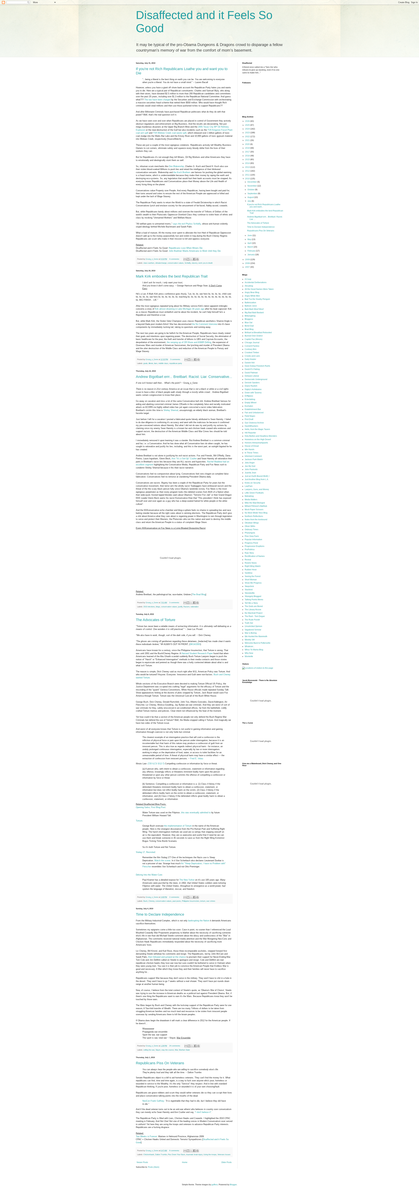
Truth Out (249, 623)
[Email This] (185, 259)
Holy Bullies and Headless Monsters (261, 436)
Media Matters (251, 499)
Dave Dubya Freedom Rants (257, 366)
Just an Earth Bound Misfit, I (257, 476)
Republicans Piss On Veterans (160, 1063)
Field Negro (250, 416)
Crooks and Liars (252, 356)
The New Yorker (186, 880)
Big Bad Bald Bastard (254, 312)
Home (184, 1162)
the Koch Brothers (182, 172)
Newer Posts (142, 1162)
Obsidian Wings (252, 523)
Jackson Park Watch (254, 459)
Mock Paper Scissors (254, 509)
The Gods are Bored (254, 606)
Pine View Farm (252, 536)
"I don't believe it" (203, 1112)
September (252, 193)
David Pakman (251, 373)
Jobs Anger (250, 463)
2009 (247, 259)
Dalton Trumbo (161, 1154)
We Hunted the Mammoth (256, 636)
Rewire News (251, 563)
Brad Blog (249, 329)
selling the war (149, 1050)
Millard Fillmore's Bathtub (256, 506)
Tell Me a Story (251, 603)
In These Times (251, 453)
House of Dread (252, 446)
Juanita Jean (250, 473)
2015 (247, 159)
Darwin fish (250, 363)
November (252, 186)
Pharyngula (250, 533)
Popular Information (253, 539)
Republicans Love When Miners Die (185, 248)
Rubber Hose (251, 569)
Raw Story (249, 553)
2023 (247, 132)
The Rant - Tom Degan (255, 616)
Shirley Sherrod (171, 410)
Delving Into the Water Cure (149, 875)
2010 (247, 178)
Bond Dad (249, 326)
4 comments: (174, 259)
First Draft (249, 419)
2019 (247, 148)
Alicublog (249, 286)
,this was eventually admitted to (196, 812)
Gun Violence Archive (254, 423)
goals (145, 363)
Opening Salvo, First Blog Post (150, 807)
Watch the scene (162, 860)
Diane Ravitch (251, 386)
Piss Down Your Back (176, 1154)
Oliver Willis (250, 526)
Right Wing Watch (253, 566)
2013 (247, 167)
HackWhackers (251, 426)
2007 (247, 267)
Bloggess (249, 319)
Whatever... (250, 646)
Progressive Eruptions (254, 546)
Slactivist (249, 589)
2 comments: (174, 897)
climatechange (161, 263)
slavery (194, 263)
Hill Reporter (250, 433)
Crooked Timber (252, 352)
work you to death (205, 263)
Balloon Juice (251, 306)
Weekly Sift (250, 640)
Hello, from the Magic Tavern (257, 429)
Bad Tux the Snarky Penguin (257, 299)
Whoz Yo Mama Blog (254, 650)
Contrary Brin (250, 349)
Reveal (248, 559)
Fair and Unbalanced (254, 412)
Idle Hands (249, 449)
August (250, 197)
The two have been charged (157, 99)
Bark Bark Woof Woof (254, 309)
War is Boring (251, 633)
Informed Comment (253, 456)
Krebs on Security (252, 483)
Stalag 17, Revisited (145, 852)
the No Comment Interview (204, 324)
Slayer (157, 1050)
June (249, 235)
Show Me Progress (253, 583)
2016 (247, 156)
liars (155, 363)
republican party (175, 363)
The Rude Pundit (252, 620)
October (251, 189)
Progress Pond (251, 543)
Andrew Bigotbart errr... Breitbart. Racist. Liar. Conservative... (184, 377)
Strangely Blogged (253, 596)
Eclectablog (250, 399)
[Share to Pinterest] (197, 259)
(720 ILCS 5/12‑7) (156, 763)
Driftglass (249, 396)
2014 (247, 163)
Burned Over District (254, 336)
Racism (186, 607)
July (249, 201)
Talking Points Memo (254, 599)
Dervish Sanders (252, 382)
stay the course (167, 1050)
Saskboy (248, 573)
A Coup (248, 279)
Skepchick (249, 586)
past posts (177, 901)
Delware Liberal (252, 376)
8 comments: (174, 1151)
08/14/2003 (195, 644)
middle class (163, 363)
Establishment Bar (253, 409)
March (250, 247)
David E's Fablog (252, 369)
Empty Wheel (250, 402)
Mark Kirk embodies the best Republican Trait (172, 276)
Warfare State (184, 1050)
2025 (247, 125)
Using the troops (210, 1154)
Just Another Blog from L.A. (257, 479)
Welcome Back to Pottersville (257, 643)
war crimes (210, 901)
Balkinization (250, 302)
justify (180, 607)
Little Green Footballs (254, 493)
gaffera (214, 1184)
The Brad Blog (199, 594)
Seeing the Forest (252, 576)
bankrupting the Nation (198, 920)
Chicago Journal (252, 342)
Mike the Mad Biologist (255, 503)
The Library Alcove (253, 609)
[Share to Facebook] (194, 259)
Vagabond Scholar (253, 630)
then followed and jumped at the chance (167, 957)
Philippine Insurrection (190, 901)
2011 (247, 175)
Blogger (233, 1184)
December (252, 182)
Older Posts (226, 1162)
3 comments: (175, 359)
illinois (151, 363)
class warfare (148, 263)
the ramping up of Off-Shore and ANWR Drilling (189, 342)
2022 (247, 136)
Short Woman (251, 579)
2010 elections (149, 607)
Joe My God (250, 466)
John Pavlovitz (251, 469)
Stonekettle (250, 593)
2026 (247, 121)
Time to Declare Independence (160, 914)
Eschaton (249, 406)
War (176, 1050)
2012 (247, 171)
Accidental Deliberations (255, 282)
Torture (139, 820)
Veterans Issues (224, 1154)
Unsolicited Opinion (253, 626)
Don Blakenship (176, 166)
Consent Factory (252, 346)
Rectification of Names (255, 556)
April (249, 243)
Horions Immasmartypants (256, 443)
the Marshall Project (253, 613)
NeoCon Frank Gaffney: (153, 1101)
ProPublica (250, 549)
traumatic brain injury (194, 1154)
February (251, 251)
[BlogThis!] (188, 259)
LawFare (249, 486)
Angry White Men (252, 296)
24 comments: (175, 1046)
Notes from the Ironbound (256, 519)
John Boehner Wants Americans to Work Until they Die (195, 251)
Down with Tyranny (253, 392)
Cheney (151, 901)
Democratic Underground (256, 379)
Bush (145, 901)
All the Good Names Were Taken (259, 289)
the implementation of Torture (178, 826)
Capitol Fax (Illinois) (253, 339)
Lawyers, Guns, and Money (257, 489)
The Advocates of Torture (155, 620)
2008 (247, 263)
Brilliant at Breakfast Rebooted (258, 332)
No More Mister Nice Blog (256, 513)
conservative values (176, 263)
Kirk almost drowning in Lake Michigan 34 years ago (179, 309)
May (249, 239)
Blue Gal (248, 322)
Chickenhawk (148, 1154)
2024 (247, 129)
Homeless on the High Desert (258, 439)
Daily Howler (250, 359)
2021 (247, 140)
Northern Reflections (254, 516)
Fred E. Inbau (196, 758)
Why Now (249, 653)
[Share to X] (191, 259)
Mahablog (249, 496)
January (251, 254)
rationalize (195, 607)
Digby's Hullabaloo (253, 389)
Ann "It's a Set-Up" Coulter (184, 458)
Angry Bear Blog (252, 292)
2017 (247, 152)
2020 (247, 144)
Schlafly (188, 263)
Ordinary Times (251, 529)
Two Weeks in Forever (146, 1136)
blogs (158, 607)
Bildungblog (250, 316)
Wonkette (249, 656)
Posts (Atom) (153, 1167)
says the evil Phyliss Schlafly (187, 224)
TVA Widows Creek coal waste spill (169, 133)
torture (202, 901)
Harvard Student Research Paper (197, 653)
